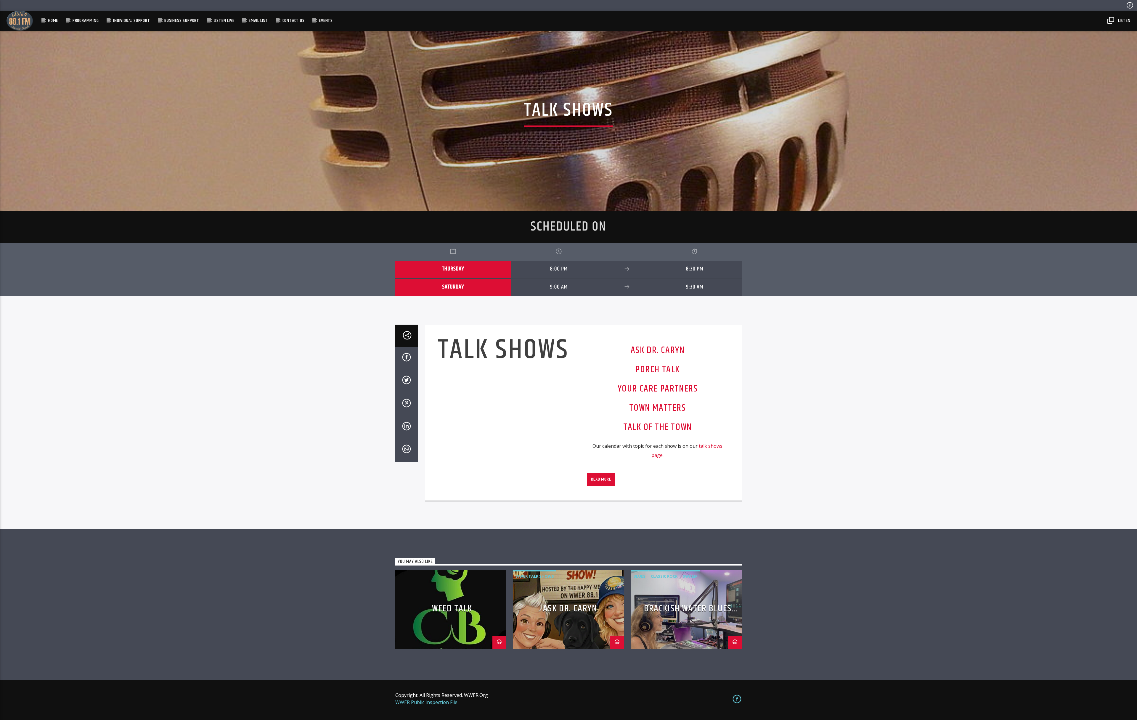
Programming (86, 20)
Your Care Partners (658, 388)
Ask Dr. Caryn (658, 350)
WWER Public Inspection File (426, 702)
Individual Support (131, 20)
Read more (601, 479)
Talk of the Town (657, 427)
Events (326, 20)
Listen (1123, 20)
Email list (258, 20)
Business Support (181, 20)
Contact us (293, 20)
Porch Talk (657, 369)
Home (53, 20)
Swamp (690, 576)
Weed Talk (452, 608)
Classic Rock (664, 576)
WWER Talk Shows (534, 576)
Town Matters (657, 408)
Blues (639, 576)
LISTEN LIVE (224, 20)
